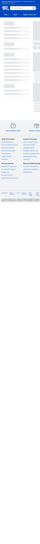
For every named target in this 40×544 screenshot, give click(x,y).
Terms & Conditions (12, 193)
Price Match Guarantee (8, 150)
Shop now (12, 3)
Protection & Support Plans (31, 153)
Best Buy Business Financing (10, 178)
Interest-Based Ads (24, 193)
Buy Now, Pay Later (7, 175)
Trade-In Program (7, 156)
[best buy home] (5, 8)
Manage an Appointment (30, 150)
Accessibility (5, 193)
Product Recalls (6, 153)
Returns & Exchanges (8, 148)
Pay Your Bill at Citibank (8, 169)
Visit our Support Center (30, 142)
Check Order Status (7, 142)
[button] (6, 14)
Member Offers (27, 172)
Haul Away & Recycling (30, 156)
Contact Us (26, 159)
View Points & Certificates (30, 169)
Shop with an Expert (29, 145)
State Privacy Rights (30, 194)
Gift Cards (4, 159)
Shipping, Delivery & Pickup (10, 145)
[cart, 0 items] (36, 8)
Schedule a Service (28, 148)
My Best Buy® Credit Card (9, 166)
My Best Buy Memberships (31, 166)
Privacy (18, 193)
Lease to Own (5, 172)
